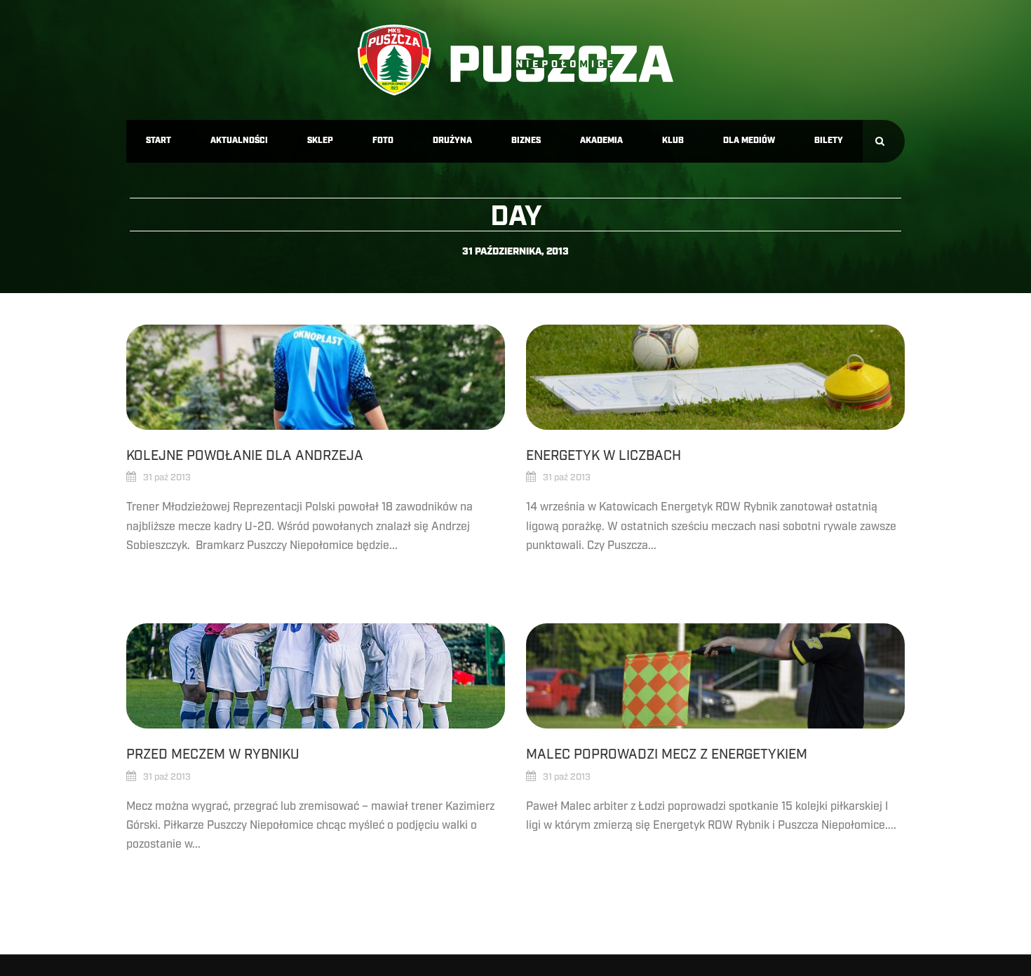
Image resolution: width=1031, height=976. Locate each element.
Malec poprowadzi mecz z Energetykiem (666, 754)
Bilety (828, 140)
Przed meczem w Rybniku (212, 754)
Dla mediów (749, 140)
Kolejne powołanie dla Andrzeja (244, 455)
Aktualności (239, 140)
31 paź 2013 (167, 477)
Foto (382, 140)
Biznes (526, 140)
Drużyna (452, 140)
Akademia (601, 140)
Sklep (320, 140)
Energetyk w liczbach (603, 455)
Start (158, 140)
